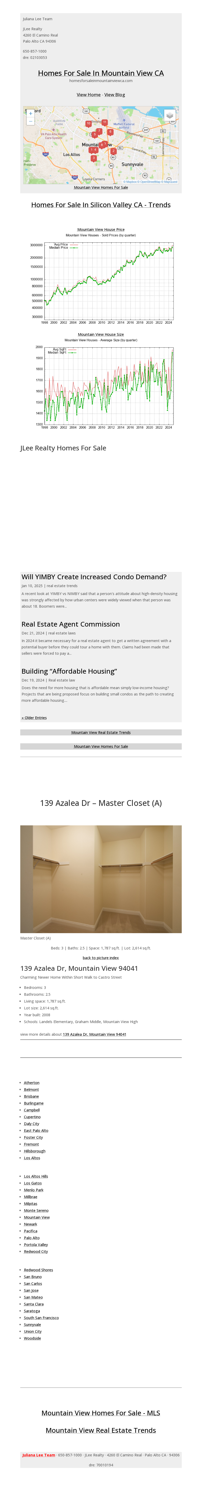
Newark (30, 1224)
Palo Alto (32, 1237)
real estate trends (62, 585)
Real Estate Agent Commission (71, 624)
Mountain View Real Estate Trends (101, 732)
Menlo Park (33, 1189)
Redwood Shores (38, 1269)
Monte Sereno (36, 1210)
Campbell (32, 1109)
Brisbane (31, 1096)
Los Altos (32, 1157)
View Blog (114, 95)
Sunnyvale (32, 1324)
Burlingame (34, 1103)
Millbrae (30, 1196)
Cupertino (32, 1116)
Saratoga (32, 1310)
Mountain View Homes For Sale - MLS (101, 1412)
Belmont (31, 1089)
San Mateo (33, 1297)
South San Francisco (41, 1317)
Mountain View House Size (101, 334)
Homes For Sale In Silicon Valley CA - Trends (101, 204)
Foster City (33, 1137)
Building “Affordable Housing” (69, 671)
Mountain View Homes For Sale (101, 187)
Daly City (31, 1123)
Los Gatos (33, 1183)
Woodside (32, 1338)
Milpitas (30, 1203)
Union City (33, 1331)
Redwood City (36, 1251)
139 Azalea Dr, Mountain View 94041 (95, 1034)
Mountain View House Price (101, 229)
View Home (89, 95)
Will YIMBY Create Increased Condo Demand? (94, 576)
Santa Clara (34, 1304)
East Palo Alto (36, 1130)
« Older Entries (34, 717)
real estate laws (62, 633)
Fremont (31, 1144)
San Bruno (33, 1276)
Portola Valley (36, 1244)
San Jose (31, 1290)
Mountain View (37, 1217)
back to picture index (101, 957)
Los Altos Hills (36, 1176)
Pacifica (30, 1230)
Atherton (31, 1082)
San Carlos (33, 1283)
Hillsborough (35, 1150)
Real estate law (61, 680)
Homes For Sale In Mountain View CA (101, 73)
